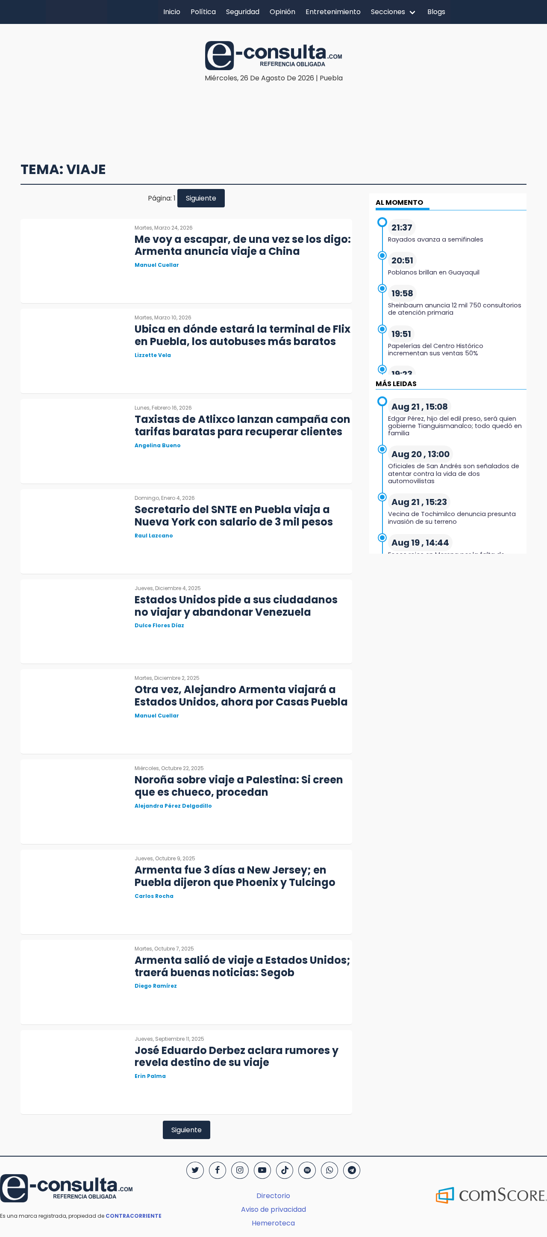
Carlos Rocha (154, 896)
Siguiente (201, 198)
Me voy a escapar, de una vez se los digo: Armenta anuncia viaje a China (243, 245)
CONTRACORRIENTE (134, 1215)
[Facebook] (217, 1170)
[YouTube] (262, 1170)
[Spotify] (306, 1170)
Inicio (171, 12)
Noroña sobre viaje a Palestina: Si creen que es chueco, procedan (239, 786)
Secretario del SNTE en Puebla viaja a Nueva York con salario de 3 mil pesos (234, 515)
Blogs (436, 12)
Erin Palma (150, 1076)
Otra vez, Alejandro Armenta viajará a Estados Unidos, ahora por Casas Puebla (241, 695)
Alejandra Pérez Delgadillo (173, 805)
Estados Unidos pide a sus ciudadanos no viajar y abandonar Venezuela (236, 606)
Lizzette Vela (153, 355)
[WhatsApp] (329, 1170)
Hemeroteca (273, 1223)
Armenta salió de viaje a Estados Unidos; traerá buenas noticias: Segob (242, 966)
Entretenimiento (333, 12)
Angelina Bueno (158, 445)
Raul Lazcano (154, 535)
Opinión (282, 12)
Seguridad (242, 12)
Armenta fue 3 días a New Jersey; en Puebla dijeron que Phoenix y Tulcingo (235, 876)
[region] (273, 109)
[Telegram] (351, 1170)
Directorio (273, 1196)
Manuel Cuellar (157, 265)
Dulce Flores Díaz (159, 625)
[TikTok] (284, 1170)
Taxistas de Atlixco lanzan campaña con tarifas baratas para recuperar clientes (242, 425)
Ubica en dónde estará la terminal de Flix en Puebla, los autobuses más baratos (242, 335)
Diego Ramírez (156, 985)
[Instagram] (239, 1170)
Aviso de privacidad (273, 1209)
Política (203, 12)
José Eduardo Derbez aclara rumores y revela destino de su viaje (236, 1056)
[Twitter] (194, 1170)
